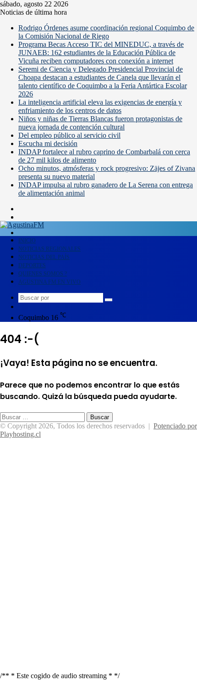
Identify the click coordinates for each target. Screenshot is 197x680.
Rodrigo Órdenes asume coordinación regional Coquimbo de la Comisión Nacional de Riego (106, 32)
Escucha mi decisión (47, 143)
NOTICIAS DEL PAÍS (44, 257)
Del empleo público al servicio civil (69, 135)
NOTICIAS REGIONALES (49, 249)
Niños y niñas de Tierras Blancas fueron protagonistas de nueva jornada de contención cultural (100, 123)
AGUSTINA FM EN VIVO (49, 282)
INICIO (27, 240)
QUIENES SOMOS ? (42, 273)
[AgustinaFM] (22, 225)
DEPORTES (32, 265)
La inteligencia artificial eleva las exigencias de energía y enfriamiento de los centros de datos (100, 106)
